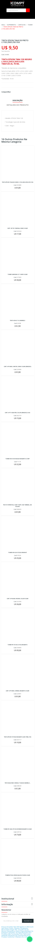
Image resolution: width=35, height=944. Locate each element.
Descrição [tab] (18, 100)
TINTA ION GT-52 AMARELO (17, 320)
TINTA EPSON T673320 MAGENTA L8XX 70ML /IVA (17, 737)
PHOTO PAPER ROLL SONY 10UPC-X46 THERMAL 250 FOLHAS (17, 505)
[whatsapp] (6, 923)
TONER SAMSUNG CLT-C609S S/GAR (17, 274)
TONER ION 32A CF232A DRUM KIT (17, 552)
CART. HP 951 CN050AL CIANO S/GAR (17, 228)
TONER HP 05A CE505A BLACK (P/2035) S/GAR (17, 875)
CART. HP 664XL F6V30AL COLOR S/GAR (17, 598)
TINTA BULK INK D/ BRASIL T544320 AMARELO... (18, 783)
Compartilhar (13, 91)
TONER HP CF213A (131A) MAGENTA (17, 645)
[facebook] (25, 14)
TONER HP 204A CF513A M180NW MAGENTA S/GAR (18, 829)
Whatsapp (14, 91)
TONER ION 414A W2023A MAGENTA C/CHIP (17, 459)
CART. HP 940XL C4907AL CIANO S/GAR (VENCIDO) (17, 366)
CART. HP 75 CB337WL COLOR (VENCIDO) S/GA (17, 412)
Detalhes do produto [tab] (17, 105)
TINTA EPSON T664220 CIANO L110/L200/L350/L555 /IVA (17, 182)
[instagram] (28, 14)
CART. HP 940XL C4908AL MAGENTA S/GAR (17, 691)
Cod (2, 54)
